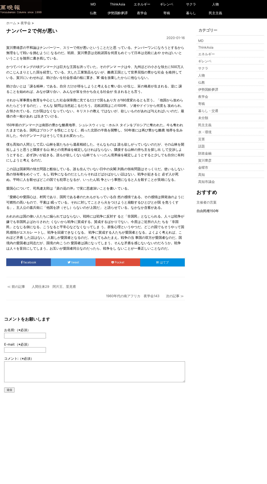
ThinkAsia (117, 4)
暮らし (191, 13)
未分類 (203, 118)
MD (93, 4)
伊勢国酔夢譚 (118, 13)
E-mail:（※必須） (17, 344)
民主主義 (215, 13)
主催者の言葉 (206, 202)
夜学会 (142, 13)
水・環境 (205, 132)
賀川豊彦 (205, 160)
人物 (215, 4)
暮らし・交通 (208, 111)
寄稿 (166, 13)
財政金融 (205, 153)
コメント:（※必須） (19, 358)
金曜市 (203, 167)
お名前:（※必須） (17, 330)
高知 (201, 174)
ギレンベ (166, 4)
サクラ (191, 4)
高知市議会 (206, 182)
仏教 (93, 13)
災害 (201, 139)
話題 (201, 146)
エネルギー (142, 4)
